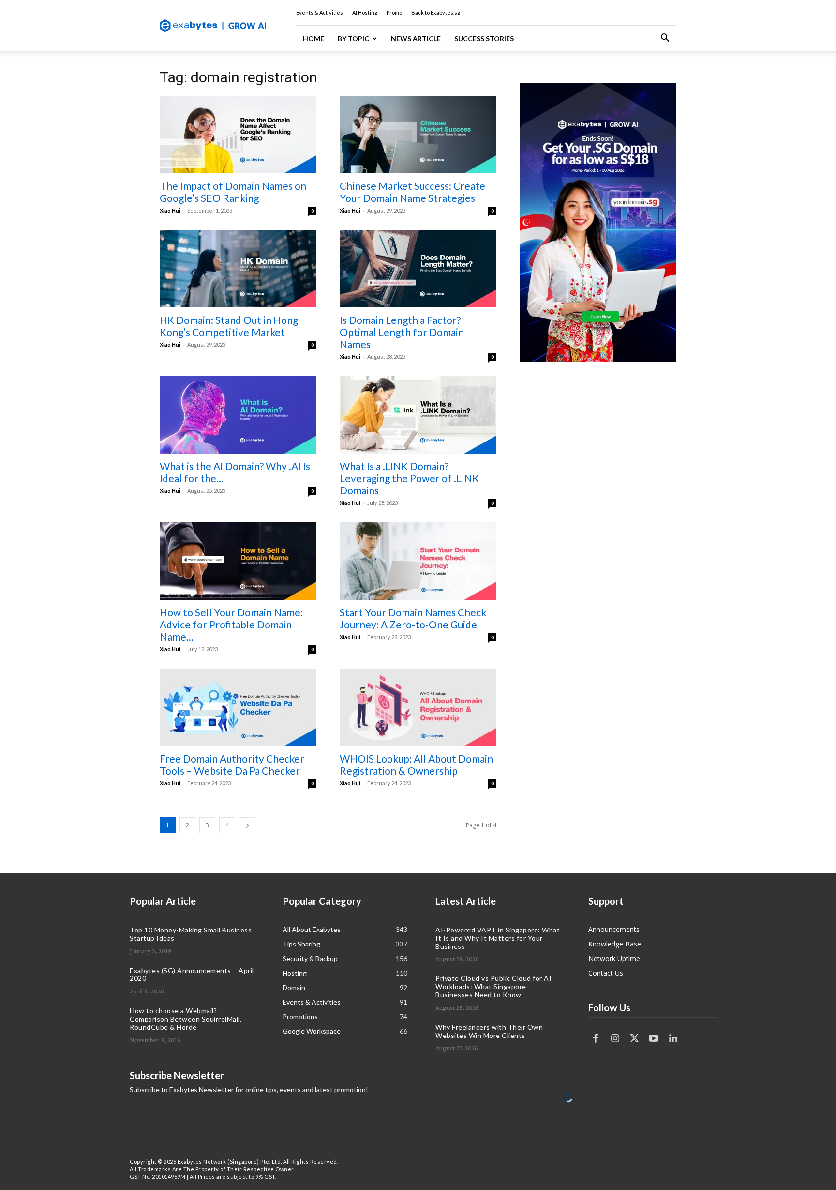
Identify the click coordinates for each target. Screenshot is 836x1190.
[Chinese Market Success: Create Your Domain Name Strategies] (418, 134)
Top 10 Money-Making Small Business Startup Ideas (191, 934)
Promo (394, 12)
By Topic (353, 38)
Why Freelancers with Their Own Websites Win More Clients (489, 1031)
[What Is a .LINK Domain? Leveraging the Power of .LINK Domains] (418, 415)
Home (313, 38)
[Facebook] (595, 1038)
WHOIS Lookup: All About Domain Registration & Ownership (416, 764)
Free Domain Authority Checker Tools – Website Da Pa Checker (232, 764)
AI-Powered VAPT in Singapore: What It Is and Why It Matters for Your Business (497, 938)
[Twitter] (634, 1038)
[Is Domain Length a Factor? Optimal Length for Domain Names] (418, 268)
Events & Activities (319, 12)
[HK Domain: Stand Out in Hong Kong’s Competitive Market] (238, 268)
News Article (416, 38)
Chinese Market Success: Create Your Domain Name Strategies (412, 192)
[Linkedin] (673, 1038)
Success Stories (484, 38)
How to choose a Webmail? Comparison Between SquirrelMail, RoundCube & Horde (185, 1019)
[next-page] (247, 825)
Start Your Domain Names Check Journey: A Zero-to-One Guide (413, 618)
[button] (664, 39)
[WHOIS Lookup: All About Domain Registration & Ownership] (418, 707)
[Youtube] (653, 1038)
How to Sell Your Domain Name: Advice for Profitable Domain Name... (231, 624)
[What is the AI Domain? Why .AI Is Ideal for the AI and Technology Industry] (238, 415)
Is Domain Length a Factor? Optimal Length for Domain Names (402, 332)
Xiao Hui (170, 210)
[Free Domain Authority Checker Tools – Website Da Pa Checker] (238, 707)
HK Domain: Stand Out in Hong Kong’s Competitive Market (229, 326)
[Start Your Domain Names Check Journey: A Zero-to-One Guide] (418, 561)
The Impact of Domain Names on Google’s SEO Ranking (233, 192)
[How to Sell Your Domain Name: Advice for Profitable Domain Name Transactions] (238, 561)
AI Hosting (364, 12)
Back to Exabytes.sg (435, 12)
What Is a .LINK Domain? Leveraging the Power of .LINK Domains (409, 478)
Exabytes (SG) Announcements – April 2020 (192, 974)
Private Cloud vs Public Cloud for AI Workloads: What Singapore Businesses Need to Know (493, 986)
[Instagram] (615, 1038)
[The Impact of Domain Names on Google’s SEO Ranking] (238, 134)
